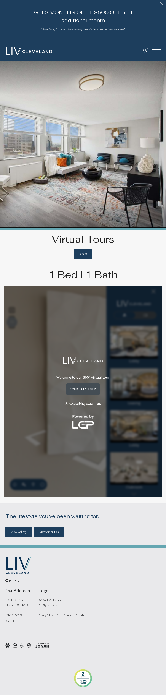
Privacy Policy (46, 615)
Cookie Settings (64, 615)
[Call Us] (145, 51)
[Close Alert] (162, 5)
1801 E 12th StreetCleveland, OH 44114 (16, 602)
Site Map (80, 615)
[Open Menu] (156, 50)
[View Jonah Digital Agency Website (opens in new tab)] (42, 645)
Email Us (10, 621)
